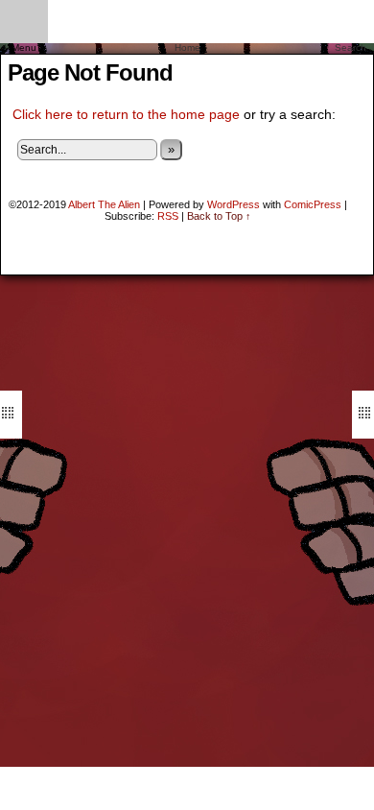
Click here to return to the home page (126, 114)
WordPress (233, 204)
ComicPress (312, 204)
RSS (167, 216)
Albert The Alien (104, 204)
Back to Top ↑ (219, 216)
